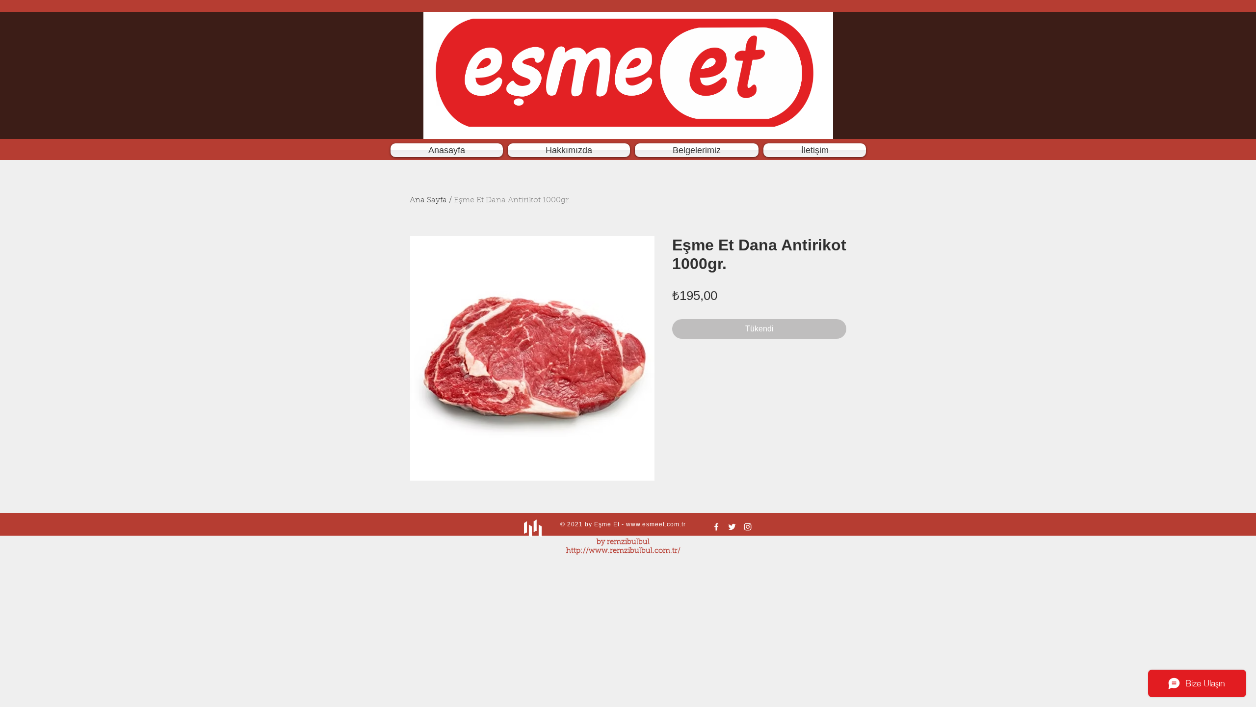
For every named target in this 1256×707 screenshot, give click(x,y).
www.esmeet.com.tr (656, 524)
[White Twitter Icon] (732, 527)
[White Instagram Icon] (748, 527)
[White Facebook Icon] (716, 527)
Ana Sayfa (428, 200)
